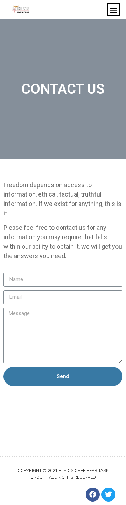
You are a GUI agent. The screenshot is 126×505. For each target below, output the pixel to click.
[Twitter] (108, 495)
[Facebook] (93, 495)
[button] (113, 9)
